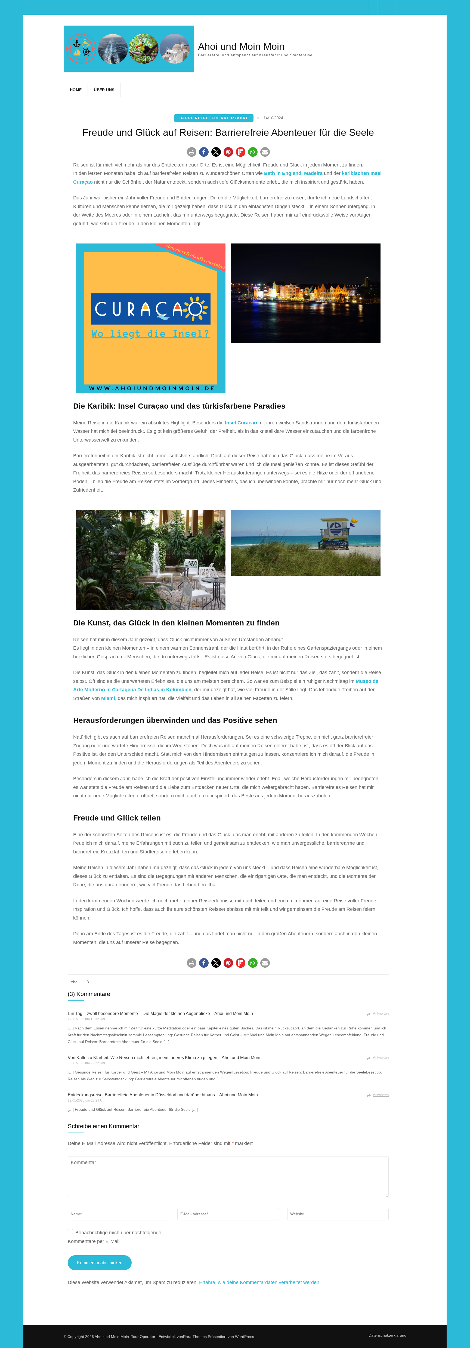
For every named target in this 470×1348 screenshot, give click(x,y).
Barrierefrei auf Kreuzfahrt (214, 118)
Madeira (313, 173)
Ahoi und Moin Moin (241, 46)
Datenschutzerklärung (387, 1335)
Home (76, 90)
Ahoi (74, 982)
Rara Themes (195, 1336)
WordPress (244, 1336)
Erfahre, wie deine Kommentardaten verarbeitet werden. (260, 1282)
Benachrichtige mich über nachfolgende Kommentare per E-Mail (114, 1237)
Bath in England (282, 173)
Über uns (104, 90)
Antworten (381, 1013)
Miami (108, 698)
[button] (191, 152)
